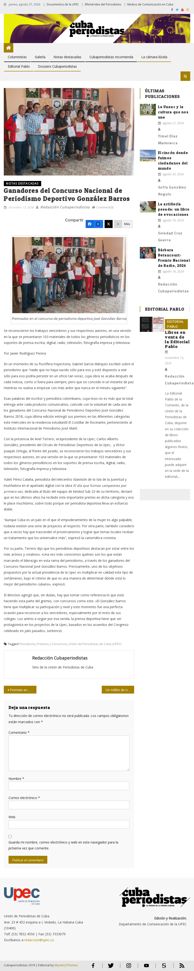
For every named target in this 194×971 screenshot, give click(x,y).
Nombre (16, 778)
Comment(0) (104, 207)
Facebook (93, 967)
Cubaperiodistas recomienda (111, 57)
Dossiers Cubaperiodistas (57, 66)
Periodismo (27, 644)
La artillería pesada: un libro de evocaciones (174, 209)
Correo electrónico (24, 797)
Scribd (162, 967)
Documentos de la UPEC (63, 4)
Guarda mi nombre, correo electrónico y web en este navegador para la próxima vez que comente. (63, 845)
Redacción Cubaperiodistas (65, 207)
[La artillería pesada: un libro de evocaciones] (148, 207)
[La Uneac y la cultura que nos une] (148, 109)
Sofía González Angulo (172, 190)
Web (12, 817)
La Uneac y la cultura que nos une (173, 112)
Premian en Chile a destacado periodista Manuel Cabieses (23, 690)
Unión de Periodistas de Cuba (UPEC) (95, 644)
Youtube (146, 967)
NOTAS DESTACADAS (22, 183)
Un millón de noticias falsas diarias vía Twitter (120, 690)
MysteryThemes (66, 965)
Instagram (129, 967)
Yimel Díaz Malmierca (168, 139)
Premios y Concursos (52, 644)
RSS (179, 967)
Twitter (110, 967)
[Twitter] (109, 224)
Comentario (19, 732)
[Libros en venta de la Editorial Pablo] (152, 324)
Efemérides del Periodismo (103, 4)
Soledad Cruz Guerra (170, 236)
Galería (40, 57)
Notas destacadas (67, 57)
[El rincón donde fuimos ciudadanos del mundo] (148, 155)
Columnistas (17, 57)
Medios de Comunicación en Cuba (150, 4)
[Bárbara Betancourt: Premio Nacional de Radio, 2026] (148, 253)
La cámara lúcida (154, 57)
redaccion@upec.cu (39, 940)
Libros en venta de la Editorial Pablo (177, 339)
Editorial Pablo (19, 66)
